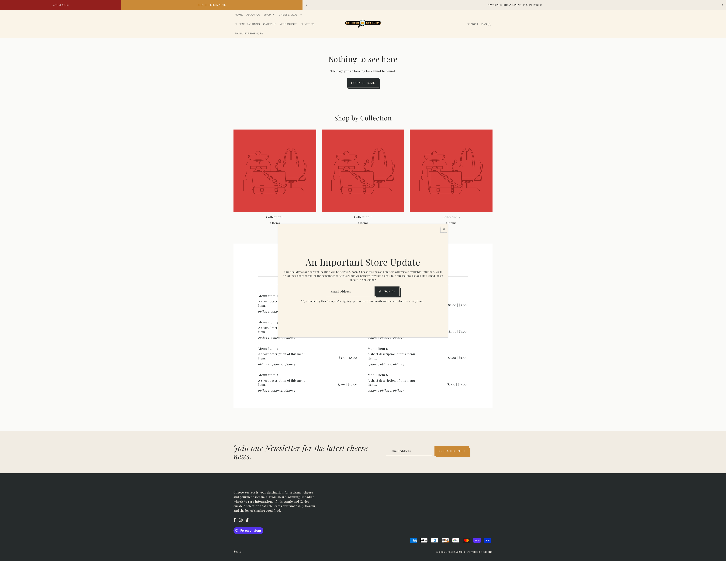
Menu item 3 (268, 322)
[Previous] (306, 5)
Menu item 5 (268, 348)
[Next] (722, 5)
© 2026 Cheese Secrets (450, 551)
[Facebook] (234, 519)
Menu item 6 (378, 348)
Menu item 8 (378, 375)
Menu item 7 (268, 375)
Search (238, 551)
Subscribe (387, 291)
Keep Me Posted (451, 451)
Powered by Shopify (480, 551)
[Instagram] (241, 519)
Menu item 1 (268, 296)
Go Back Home (363, 83)
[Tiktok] (247, 519)
